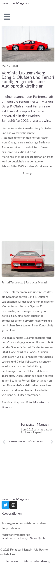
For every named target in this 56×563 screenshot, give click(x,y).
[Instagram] (13, 505)
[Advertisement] (28, 204)
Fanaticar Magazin (15, 3)
